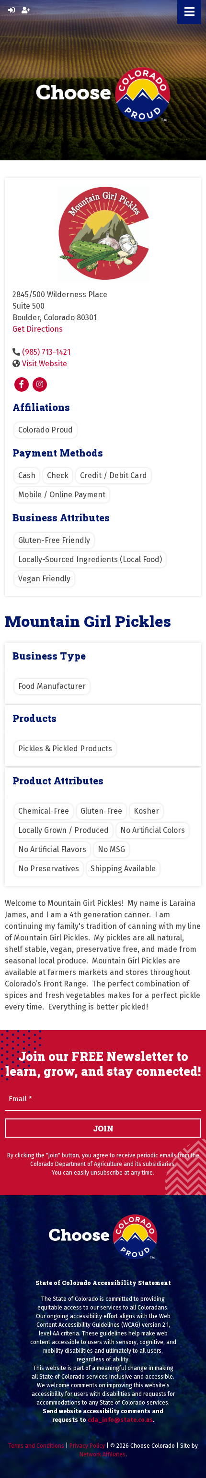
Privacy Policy (87, 1445)
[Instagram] (40, 384)
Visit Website (44, 363)
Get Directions (37, 329)
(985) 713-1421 (46, 352)
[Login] (11, 10)
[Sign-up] (26, 10)
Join (103, 1128)
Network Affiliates (103, 1454)
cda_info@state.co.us (120, 1420)
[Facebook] (21, 384)
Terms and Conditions (36, 1445)
